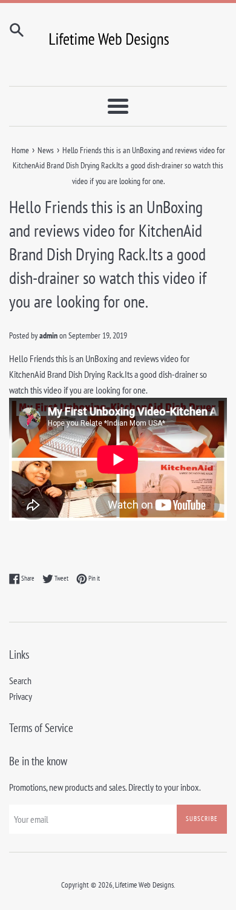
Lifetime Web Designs (144, 885)
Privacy (20, 696)
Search (20, 680)
